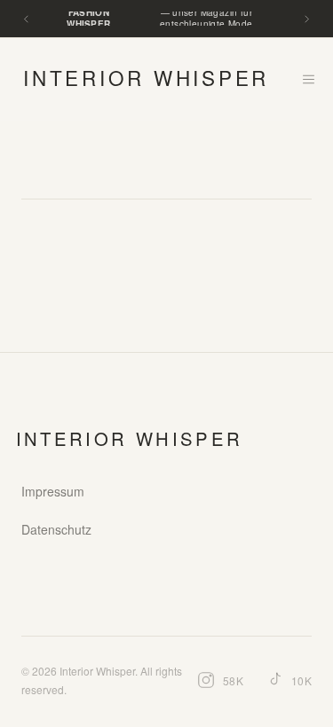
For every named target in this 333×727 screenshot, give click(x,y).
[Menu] (308, 79)
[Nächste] (307, 19)
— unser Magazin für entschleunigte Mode (159, 19)
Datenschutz (56, 529)
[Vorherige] (26, 19)
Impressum (52, 491)
